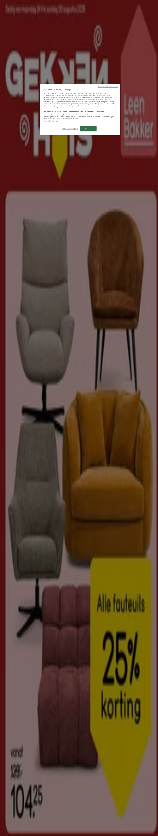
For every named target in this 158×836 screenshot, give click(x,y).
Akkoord (88, 129)
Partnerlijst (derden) (50, 121)
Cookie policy (54, 108)
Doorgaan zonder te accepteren (108, 87)
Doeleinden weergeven (70, 129)
